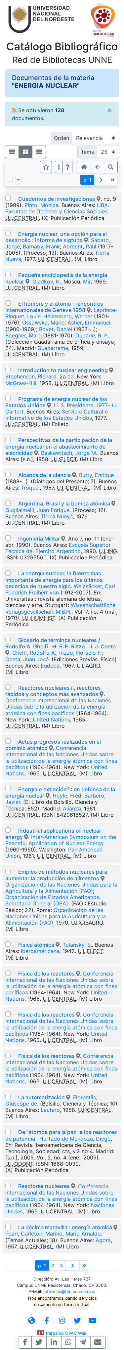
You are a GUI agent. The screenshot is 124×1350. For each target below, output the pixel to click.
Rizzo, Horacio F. (80, 652)
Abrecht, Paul (79, 246)
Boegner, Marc (23, 335)
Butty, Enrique (96, 475)
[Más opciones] (59, 167)
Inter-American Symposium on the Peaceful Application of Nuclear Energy (60, 840)
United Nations (51, 719)
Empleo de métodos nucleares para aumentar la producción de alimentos (56, 874)
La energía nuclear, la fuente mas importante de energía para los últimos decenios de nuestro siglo (54, 579)
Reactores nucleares (44, 1186)
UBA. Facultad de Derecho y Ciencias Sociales (57, 208)
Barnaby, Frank (41, 246)
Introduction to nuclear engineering (63, 370)
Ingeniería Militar (39, 538)
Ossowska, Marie (43, 322)
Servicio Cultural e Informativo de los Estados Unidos (56, 414)
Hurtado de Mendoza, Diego (75, 1138)
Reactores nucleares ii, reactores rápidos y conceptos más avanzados (53, 690)
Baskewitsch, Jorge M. (69, 453)
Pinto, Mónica (41, 205)
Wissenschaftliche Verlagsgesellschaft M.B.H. (60, 608)
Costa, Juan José (27, 659)
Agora (103, 1240)
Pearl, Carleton (23, 1233)
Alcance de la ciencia (44, 475)
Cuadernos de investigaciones (56, 199)
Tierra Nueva (57, 516)
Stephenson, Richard (31, 376)
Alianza (72, 808)
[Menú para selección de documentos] (18, 180)
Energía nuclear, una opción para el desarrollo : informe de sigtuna (56, 237)
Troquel (30, 487)
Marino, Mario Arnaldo (73, 1233)
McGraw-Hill (20, 383)
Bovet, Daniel (55, 329)
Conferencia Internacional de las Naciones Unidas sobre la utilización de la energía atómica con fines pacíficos (58, 706)
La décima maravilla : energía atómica (65, 1227)
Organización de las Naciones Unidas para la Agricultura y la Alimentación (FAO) (61, 887)
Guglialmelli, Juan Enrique (37, 510)
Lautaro (50, 1110)
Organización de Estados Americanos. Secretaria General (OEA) (53, 900)
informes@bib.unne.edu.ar (70, 1291)
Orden (61, 138)
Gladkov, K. (46, 281)
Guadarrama (52, 348)
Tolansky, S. (77, 944)
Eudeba (50, 665)
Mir (87, 281)
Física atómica (36, 944)
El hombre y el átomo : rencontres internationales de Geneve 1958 (54, 306)
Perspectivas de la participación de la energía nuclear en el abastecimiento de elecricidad (58, 446)
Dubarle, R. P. (91, 335)
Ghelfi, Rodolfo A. (34, 652)
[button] (67, 167)
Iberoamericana (40, 951)
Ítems (87, 152)
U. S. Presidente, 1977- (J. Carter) (61, 408)
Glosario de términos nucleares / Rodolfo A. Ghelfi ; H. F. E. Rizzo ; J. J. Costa (60, 643)
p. (87, 180)
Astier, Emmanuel (88, 322)
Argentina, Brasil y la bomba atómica (64, 503)
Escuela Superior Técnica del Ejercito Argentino (58, 548)
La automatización (41, 1097)
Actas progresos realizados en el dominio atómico (53, 744)
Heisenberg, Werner (67, 316)
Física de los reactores (46, 973)
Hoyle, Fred (67, 795)
